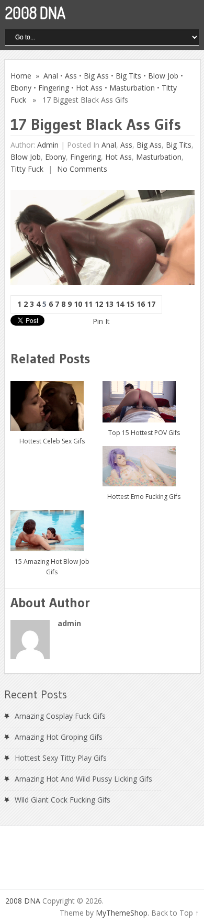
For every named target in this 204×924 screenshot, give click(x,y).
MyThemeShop (122, 913)
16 (141, 304)
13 (109, 304)
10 (78, 304)
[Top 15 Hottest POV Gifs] (144, 397)
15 (130, 304)
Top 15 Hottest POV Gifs (144, 432)
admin (48, 145)
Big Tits (128, 76)
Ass (71, 76)
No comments (81, 169)
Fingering (53, 88)
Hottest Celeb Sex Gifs (52, 441)
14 (120, 304)
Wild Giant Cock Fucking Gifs (62, 800)
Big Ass (96, 76)
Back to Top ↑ (175, 913)
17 (151, 304)
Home (20, 76)
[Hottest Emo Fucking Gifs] (144, 462)
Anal (50, 76)
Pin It (101, 321)
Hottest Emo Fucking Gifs (143, 496)
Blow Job (163, 76)
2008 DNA (35, 13)
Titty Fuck (26, 169)
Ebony (20, 88)
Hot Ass (89, 88)
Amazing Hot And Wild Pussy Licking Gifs (83, 779)
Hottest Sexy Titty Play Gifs (61, 758)
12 (99, 304)
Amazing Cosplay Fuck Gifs (60, 716)
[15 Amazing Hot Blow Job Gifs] (51, 526)
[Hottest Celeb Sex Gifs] (51, 402)
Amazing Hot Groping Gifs (59, 737)
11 (88, 304)
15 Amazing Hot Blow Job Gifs (52, 566)
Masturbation (132, 88)
